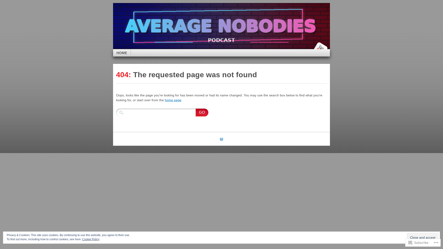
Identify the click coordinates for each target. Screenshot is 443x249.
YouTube (320, 47)
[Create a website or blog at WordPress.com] (221, 139)
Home (122, 53)
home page (173, 100)
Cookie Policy (90, 239)
